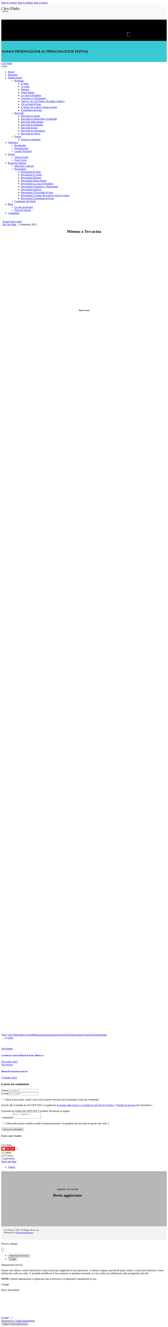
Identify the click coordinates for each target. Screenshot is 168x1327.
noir (42, 1034)
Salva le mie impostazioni (15, 1324)
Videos (11, 1167)
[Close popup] (2, 1249)
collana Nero (25, 1034)
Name (4, 1090)
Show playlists (8, 1161)
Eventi (6, 221)
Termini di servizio (126, 1105)
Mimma (36, 1034)
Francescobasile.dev (24, 1232)
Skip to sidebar (25, 2)
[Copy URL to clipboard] (42, 1043)
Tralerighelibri (99, 1034)
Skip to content (9, 2)
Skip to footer (41, 2)
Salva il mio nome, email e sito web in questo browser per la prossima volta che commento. (52, 1099)
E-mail (4, 1093)
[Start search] (128, 34)
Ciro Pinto (13, 1034)
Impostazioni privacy (19, 1255)
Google (12, 1259)
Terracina (62, 1034)
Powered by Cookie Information (18, 1320)
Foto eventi (16, 221)
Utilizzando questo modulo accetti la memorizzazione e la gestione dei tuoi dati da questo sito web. (57, 1123)
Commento (7, 1117)
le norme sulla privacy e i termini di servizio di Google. (85, 1105)
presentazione (51, 1034)
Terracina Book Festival (79, 1034)
